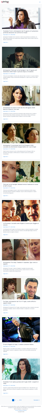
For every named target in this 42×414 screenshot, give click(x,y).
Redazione (21, 410)
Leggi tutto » (5, 42)
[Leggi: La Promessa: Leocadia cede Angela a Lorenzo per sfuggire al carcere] (21, 210)
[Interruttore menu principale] (40, 2)
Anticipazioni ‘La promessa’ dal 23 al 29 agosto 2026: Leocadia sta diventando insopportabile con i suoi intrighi (19, 146)
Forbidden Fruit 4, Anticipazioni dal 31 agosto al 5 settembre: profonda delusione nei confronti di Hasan (20, 31)
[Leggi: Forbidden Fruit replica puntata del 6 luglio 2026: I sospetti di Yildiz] (21, 369)
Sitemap (24, 410)
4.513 (20, 400)
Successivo (37, 400)
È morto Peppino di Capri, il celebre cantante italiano (18, 344)
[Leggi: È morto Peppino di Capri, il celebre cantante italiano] (21, 329)
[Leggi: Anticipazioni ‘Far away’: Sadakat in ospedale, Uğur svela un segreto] (21, 249)
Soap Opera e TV (6, 34)
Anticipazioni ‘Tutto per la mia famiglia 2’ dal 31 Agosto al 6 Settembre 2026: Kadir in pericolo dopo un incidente (20, 70)
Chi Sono (16, 410)
